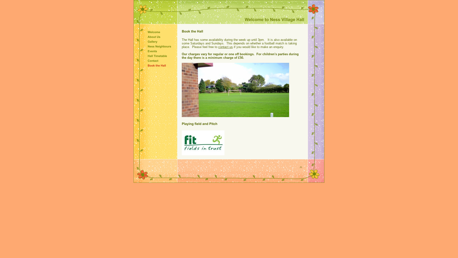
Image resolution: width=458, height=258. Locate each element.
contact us (225, 47)
